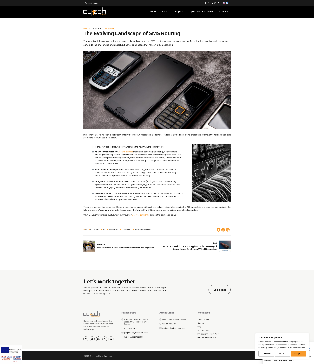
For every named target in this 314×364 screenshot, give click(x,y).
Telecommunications (143, 229)
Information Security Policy (208, 334)
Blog (199, 326)
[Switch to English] (224, 3)
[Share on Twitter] (223, 230)
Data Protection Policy (206, 337)
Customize (266, 354)
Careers (200, 323)
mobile (86, 28)
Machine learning (125, 151)
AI (86, 229)
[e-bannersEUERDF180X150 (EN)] (11, 354)
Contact (223, 11)
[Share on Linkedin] (228, 230)
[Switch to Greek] (227, 3)
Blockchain (94, 229)
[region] (282, 346)
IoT (104, 229)
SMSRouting (113, 229)
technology (126, 229)
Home (153, 11)
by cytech (109, 28)
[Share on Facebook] (218, 230)
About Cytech (203, 319)
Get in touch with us (141, 215)
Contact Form (203, 330)
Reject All (282, 354)
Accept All (298, 354)
